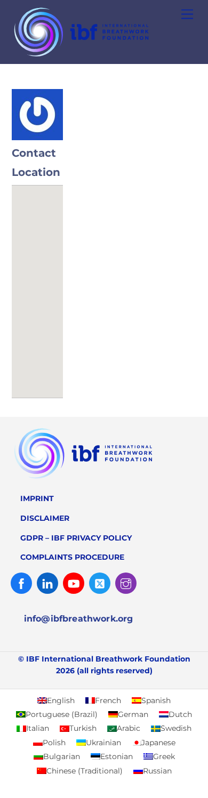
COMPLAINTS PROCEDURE (72, 557)
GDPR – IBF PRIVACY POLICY (76, 538)
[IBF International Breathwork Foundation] (102, 57)
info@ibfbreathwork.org (78, 619)
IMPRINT (37, 498)
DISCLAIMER (44, 518)
